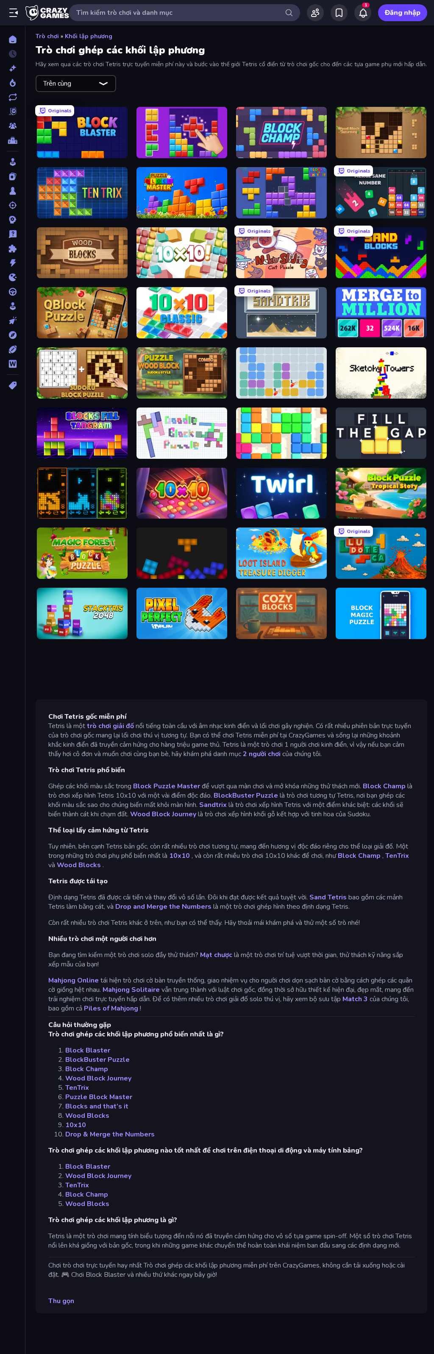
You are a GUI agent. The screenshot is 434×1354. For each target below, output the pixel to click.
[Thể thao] (12, 349)
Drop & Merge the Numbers (110, 1134)
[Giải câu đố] (12, 234)
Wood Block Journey (163, 814)
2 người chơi (262, 754)
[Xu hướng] (12, 82)
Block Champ (384, 786)
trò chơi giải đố (110, 726)
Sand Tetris (328, 897)
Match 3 (355, 999)
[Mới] (12, 68)
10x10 (179, 855)
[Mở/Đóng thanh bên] (13, 13)
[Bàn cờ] (12, 191)
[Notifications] (362, 12)
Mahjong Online (73, 980)
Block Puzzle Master (166, 786)
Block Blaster (87, 1050)
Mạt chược (216, 955)
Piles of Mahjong (111, 1008)
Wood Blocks (79, 865)
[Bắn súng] (12, 205)
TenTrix (397, 855)
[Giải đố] (12, 248)
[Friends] (315, 12)
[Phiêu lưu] (12, 335)
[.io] (12, 277)
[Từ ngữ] (12, 364)
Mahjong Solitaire (131, 989)
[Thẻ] (12, 385)
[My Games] (339, 12)
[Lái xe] (12, 292)
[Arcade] (12, 162)
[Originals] (12, 111)
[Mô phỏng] (12, 306)
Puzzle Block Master (98, 1097)
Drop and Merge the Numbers (163, 906)
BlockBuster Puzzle (246, 795)
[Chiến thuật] (12, 219)
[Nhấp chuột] (12, 320)
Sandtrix (213, 805)
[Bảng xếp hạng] (12, 140)
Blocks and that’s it (96, 1106)
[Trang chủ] (12, 39)
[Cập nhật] (12, 97)
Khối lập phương (88, 36)
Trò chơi (47, 36)
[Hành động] (12, 263)
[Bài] (12, 176)
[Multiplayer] (12, 126)
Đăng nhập (402, 12)
